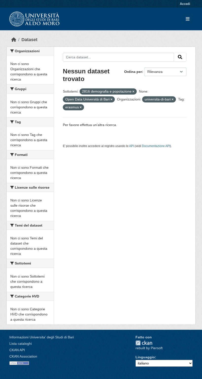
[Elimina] (133, 91)
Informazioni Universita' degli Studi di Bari (41, 337)
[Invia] (180, 57)
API (131, 146)
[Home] (13, 39)
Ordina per (133, 72)
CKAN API (17, 350)
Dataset (29, 39)
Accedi (185, 4)
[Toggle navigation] (188, 19)
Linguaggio (145, 357)
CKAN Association (23, 356)
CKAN (143, 343)
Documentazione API (156, 146)
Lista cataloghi (20, 344)
